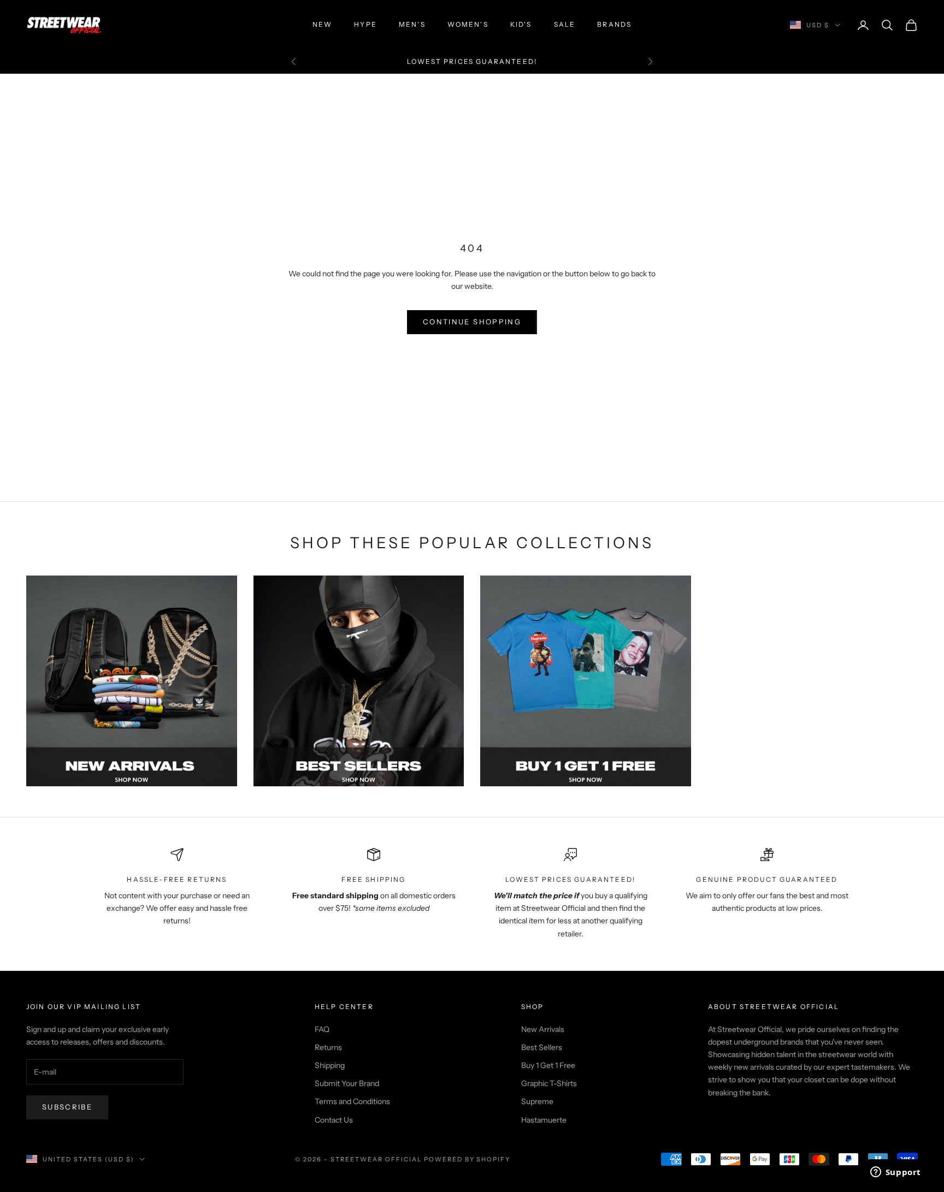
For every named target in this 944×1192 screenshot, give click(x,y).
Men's (412, 24)
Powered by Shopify (467, 1159)
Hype (365, 24)
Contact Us (334, 1120)
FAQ (322, 1029)
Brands (614, 24)
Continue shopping (472, 321)
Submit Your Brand (347, 1083)
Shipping (330, 1065)
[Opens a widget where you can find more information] (895, 1173)
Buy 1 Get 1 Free (548, 1065)
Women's (467, 24)
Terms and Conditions (352, 1101)
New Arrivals (542, 1029)
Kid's (521, 24)
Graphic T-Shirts (549, 1083)
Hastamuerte (544, 1120)
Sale (565, 24)
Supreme (537, 1101)
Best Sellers (541, 1047)
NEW (322, 24)
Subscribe (67, 1106)
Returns (328, 1047)
